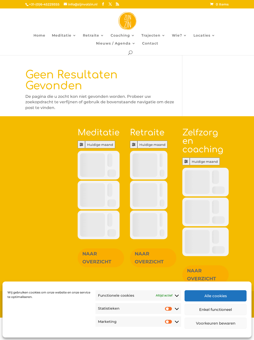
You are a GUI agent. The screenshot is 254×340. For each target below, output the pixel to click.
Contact (150, 44)
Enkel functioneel (215, 309)
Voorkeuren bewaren (215, 323)
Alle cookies (215, 295)
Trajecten (150, 36)
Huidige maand (100, 145)
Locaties (201, 36)
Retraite (91, 36)
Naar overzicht (96, 258)
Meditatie (61, 36)
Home (39, 36)
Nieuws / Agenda (113, 44)
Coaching (120, 36)
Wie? (177, 36)
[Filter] (81, 144)
